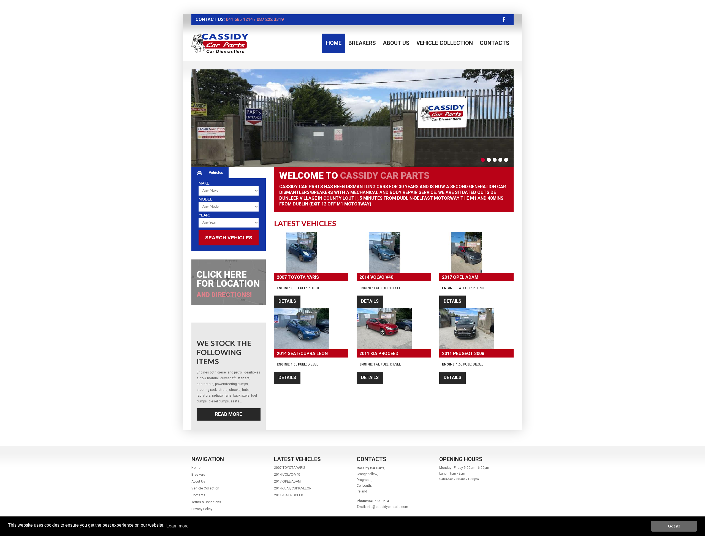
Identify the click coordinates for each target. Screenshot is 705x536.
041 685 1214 (239, 19)
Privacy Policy (201, 509)
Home (333, 43)
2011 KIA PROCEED (378, 353)
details (287, 301)
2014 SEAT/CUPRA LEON (302, 353)
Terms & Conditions (206, 502)
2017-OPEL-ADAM (287, 481)
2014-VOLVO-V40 (287, 475)
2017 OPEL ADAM (460, 277)
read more (228, 414)
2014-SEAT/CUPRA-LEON (292, 488)
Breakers (362, 43)
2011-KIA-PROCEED (288, 495)
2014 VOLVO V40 (376, 277)
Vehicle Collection (444, 43)
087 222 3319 (270, 19)
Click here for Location (228, 284)
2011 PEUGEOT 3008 (463, 353)
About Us (396, 43)
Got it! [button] (674, 526)
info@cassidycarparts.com (387, 507)
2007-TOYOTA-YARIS (289, 468)
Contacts (494, 43)
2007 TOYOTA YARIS (298, 277)
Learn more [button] (177, 526)
